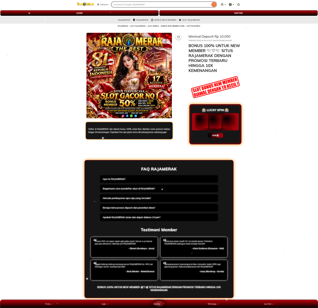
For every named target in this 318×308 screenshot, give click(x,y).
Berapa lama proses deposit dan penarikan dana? (129, 207)
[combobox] (161, 4)
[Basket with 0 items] (238, 4)
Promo (48, 304)
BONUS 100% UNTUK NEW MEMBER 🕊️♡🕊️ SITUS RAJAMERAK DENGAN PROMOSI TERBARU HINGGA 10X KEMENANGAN (159, 289)
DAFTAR (238, 13)
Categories (104, 4)
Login (104, 304)
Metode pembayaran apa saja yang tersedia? (127, 198)
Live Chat (267, 304)
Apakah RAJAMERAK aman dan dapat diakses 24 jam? (131, 217)
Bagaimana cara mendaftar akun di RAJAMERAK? (129, 188)
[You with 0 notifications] (231, 4)
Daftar (157, 304)
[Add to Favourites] (178, 37)
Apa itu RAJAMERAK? (114, 179)
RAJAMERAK (123, 26)
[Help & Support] (223, 4)
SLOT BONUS (153, 26)
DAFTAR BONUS (193, 26)
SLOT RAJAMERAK (138, 26)
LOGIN (79, 13)
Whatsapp (212, 304)
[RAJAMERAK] (85, 6)
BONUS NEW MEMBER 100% (173, 26)
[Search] (214, 4)
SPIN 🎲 (215, 135)
